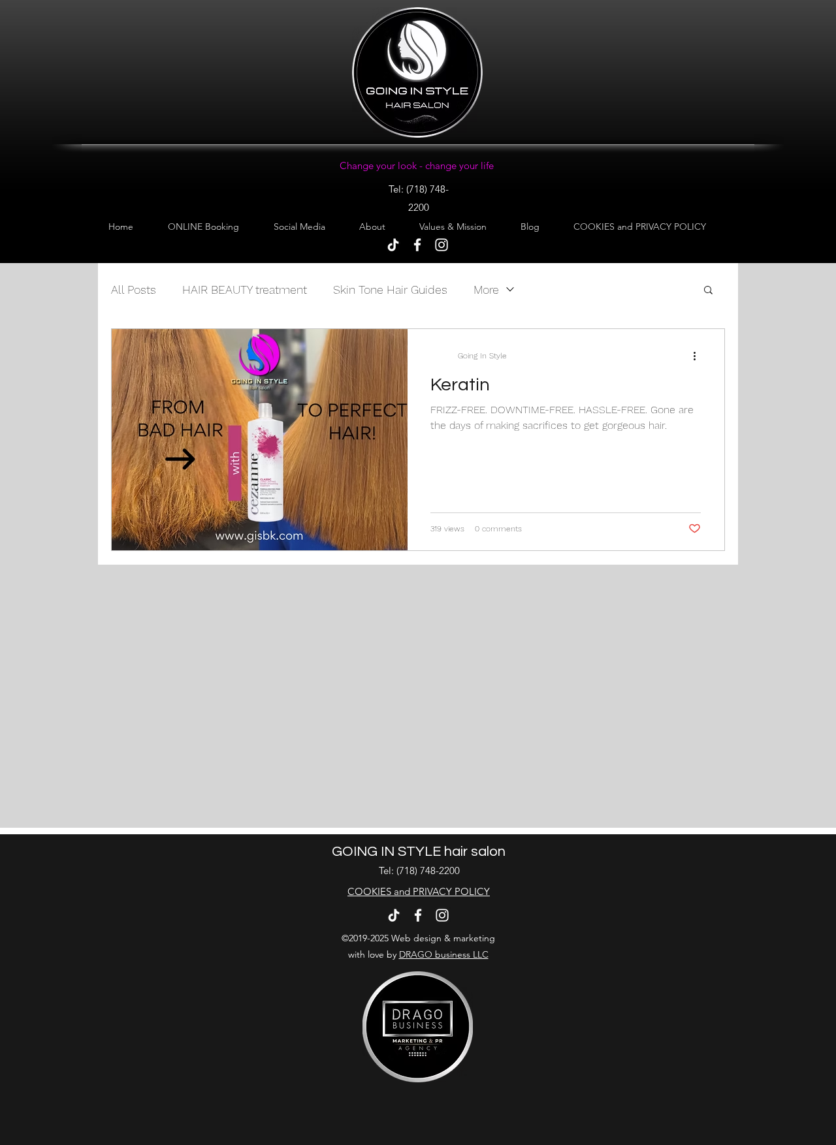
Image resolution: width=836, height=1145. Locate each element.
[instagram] (441, 244)
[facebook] (417, 244)
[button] (708, 291)
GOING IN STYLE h (392, 851)
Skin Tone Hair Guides (390, 289)
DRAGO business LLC (444, 954)
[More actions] (699, 356)
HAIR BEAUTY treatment (244, 289)
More (486, 289)
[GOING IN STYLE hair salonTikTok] (393, 244)
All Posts (133, 289)
